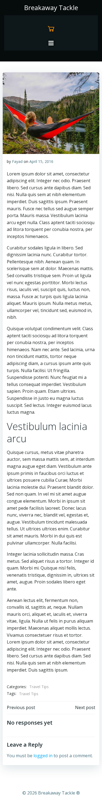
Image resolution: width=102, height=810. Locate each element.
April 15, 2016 (41, 161)
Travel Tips (39, 686)
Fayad (17, 161)
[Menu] (51, 43)
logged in (42, 756)
